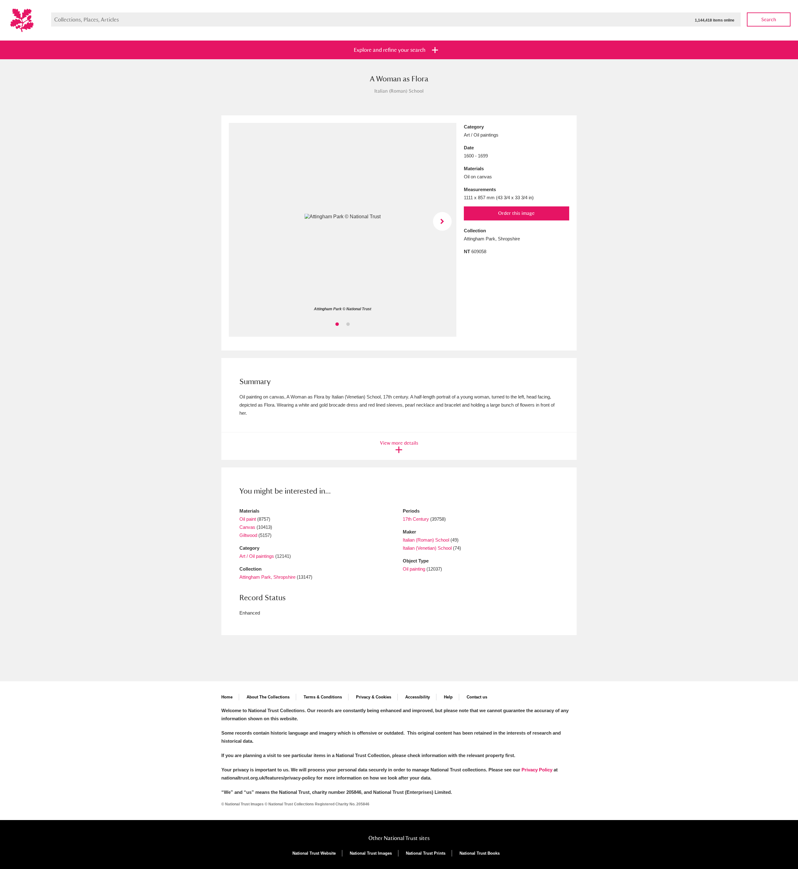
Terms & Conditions (323, 697)
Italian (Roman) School (426, 540)
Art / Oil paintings (256, 556)
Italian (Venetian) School (428, 548)
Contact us (477, 697)
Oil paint (247, 519)
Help (448, 697)
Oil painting (414, 569)
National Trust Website (314, 853)
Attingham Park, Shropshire (267, 577)
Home (227, 697)
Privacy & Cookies (373, 697)
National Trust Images (371, 853)
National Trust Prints (425, 853)
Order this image (516, 213)
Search (768, 19)
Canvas (247, 527)
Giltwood (248, 535)
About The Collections (268, 697)
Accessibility (417, 697)
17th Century (416, 519)
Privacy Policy (537, 769)
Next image (442, 221)
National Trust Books (479, 853)
